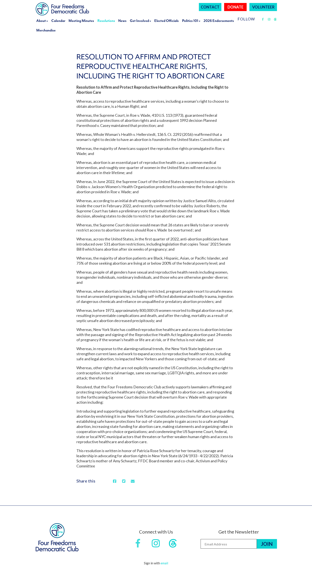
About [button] (41, 20)
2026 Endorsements (219, 20)
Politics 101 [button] (190, 20)
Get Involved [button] (139, 20)
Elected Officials (166, 20)
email (164, 563)
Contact (210, 7)
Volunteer (263, 7)
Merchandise (46, 30)
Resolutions (106, 20)
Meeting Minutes (81, 20)
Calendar (58, 20)
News (122, 20)
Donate (235, 7)
